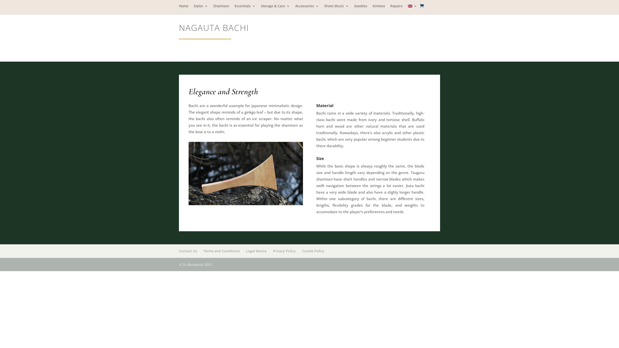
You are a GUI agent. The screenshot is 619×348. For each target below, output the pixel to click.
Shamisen (221, 6)
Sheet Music (334, 6)
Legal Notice (256, 251)
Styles (198, 6)
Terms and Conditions (221, 251)
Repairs (396, 6)
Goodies (360, 6)
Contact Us (188, 251)
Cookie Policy (313, 251)
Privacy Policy (284, 251)
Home (183, 6)
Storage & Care (273, 6)
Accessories (304, 6)
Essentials (243, 6)
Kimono (379, 6)
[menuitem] (412, 9)
